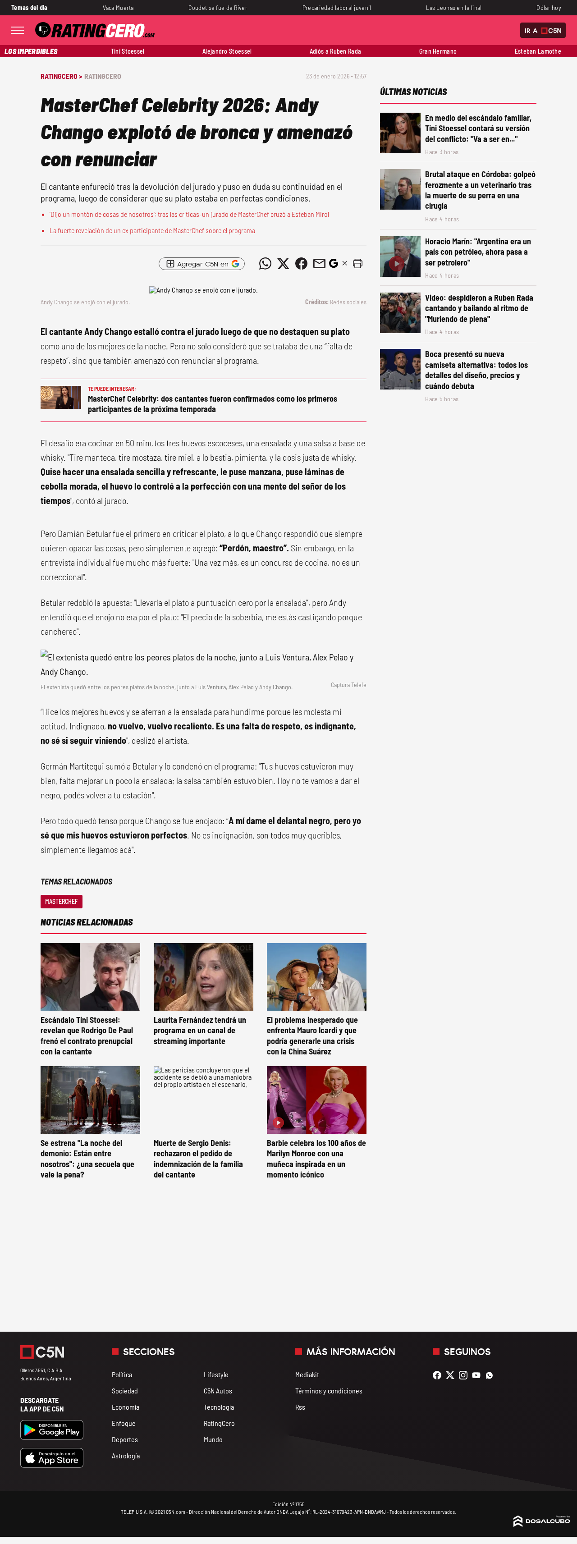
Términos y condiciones (328, 1390)
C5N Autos (218, 1390)
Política (122, 1374)
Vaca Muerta (118, 7)
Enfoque (124, 1423)
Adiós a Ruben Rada (335, 51)
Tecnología (219, 1406)
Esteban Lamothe (538, 51)
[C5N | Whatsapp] (491, 1375)
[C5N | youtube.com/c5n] (478, 1375)
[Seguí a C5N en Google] (333, 265)
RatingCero (102, 76)
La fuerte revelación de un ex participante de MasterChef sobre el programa (152, 230)
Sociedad (125, 1390)
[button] (357, 264)
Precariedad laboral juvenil (336, 7)
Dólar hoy (548, 7)
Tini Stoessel (128, 51)
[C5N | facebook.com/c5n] (439, 1375)
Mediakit (307, 1374)
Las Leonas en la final (453, 7)
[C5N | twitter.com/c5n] (452, 1375)
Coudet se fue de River (217, 7)
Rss (300, 1406)
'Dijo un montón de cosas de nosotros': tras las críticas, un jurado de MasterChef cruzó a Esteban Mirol (189, 214)
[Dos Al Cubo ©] (541, 1524)
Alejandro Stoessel (227, 51)
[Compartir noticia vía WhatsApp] (265, 264)
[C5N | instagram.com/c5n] (465, 1375)
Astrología (126, 1455)
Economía (125, 1406)
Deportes (125, 1439)
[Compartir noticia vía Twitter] (283, 264)
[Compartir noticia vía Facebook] (301, 264)
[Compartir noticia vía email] (319, 264)
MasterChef (61, 901)
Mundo (213, 1439)
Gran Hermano (438, 51)
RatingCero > (61, 76)
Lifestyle (216, 1374)
